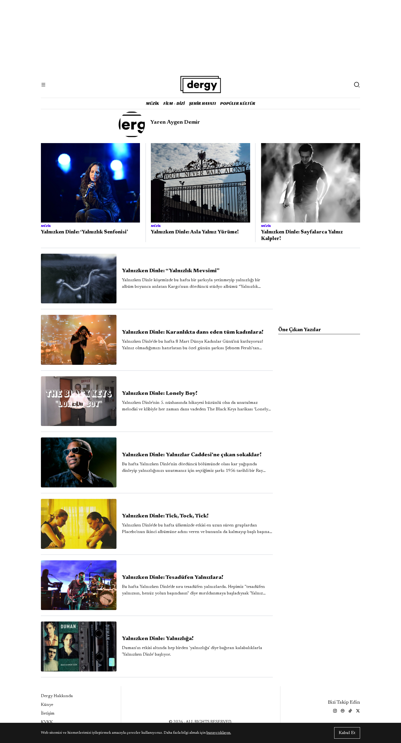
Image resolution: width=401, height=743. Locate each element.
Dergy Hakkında (57, 696)
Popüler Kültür (237, 103)
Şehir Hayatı (202, 103)
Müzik (152, 103)
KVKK (47, 722)
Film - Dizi (174, 103)
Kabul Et (347, 733)
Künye (47, 705)
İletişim (48, 713)
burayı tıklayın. (219, 733)
